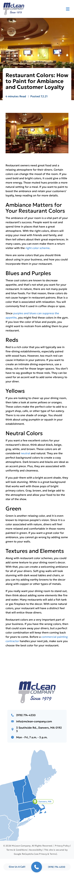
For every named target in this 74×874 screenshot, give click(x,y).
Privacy (43, 854)
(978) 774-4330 (26, 715)
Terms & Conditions (16, 849)
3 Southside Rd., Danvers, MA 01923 (39, 729)
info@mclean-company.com (34, 721)
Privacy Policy (62, 845)
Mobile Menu (67, 9)
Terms (53, 854)
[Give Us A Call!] (36, 867)
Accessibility (35, 849)
